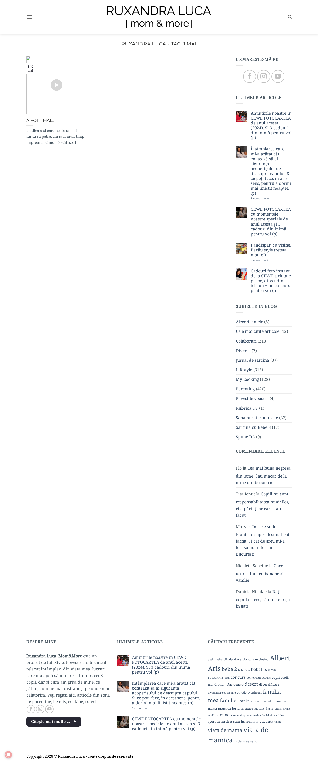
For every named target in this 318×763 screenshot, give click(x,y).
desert (251, 684)
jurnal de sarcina (274, 701)
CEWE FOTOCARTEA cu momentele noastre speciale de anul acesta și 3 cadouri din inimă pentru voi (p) (271, 222)
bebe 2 (229, 669)
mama (212, 708)
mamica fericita (231, 708)
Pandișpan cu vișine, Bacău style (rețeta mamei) (271, 250)
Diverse (243, 350)
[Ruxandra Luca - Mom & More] (159, 16)
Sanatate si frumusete (257, 417)
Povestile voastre (252, 398)
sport (282, 715)
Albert (280, 658)
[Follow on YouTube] (277, 76)
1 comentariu (269, 199)
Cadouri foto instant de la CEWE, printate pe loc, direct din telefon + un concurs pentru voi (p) (271, 280)
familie (228, 700)
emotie (242, 692)
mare (249, 708)
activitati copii (217, 659)
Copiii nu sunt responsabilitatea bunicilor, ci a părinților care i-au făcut (262, 504)
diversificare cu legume (222, 692)
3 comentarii (267, 260)
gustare (256, 701)
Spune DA (245, 437)
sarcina (223, 714)
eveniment (255, 692)
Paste (269, 708)
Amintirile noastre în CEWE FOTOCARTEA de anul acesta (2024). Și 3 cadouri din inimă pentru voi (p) (271, 125)
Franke (243, 700)
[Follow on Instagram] (263, 76)
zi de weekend (245, 741)
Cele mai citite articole (257, 331)
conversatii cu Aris (259, 677)
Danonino (235, 684)
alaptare (234, 659)
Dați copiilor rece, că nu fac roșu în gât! (263, 599)
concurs (238, 677)
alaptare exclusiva (256, 659)
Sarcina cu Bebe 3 (253, 427)
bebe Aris (244, 670)
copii (276, 677)
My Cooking (247, 379)
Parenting (245, 389)
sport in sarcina (220, 721)
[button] (29, 17)
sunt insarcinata (245, 721)
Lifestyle (244, 369)
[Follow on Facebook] (249, 76)
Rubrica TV (247, 408)
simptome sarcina (250, 715)
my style (259, 708)
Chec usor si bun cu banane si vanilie (260, 573)
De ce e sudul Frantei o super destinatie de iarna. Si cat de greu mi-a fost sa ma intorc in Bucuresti (263, 540)
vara (277, 722)
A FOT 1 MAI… (40, 120)
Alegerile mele (249, 322)
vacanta (266, 721)
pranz (278, 708)
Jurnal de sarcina (252, 360)
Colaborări (246, 341)
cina (227, 677)
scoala (235, 715)
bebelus (259, 669)
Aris (214, 668)
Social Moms (269, 715)
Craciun (219, 684)
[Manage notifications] (8, 754)
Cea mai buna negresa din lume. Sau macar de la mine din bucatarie (263, 475)
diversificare (269, 684)
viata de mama (225, 730)
